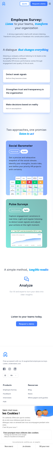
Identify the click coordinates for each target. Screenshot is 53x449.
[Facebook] (4, 369)
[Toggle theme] (5, 375)
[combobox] (13, 375)
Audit (24, 151)
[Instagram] (9, 369)
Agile (26, 210)
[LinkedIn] (15, 369)
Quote (24, 4)
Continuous (15, 210)
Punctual (14, 151)
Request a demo (38, 4)
